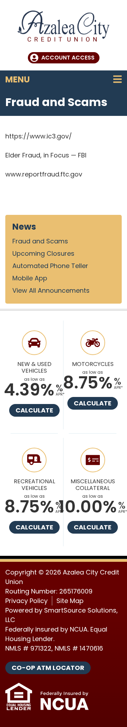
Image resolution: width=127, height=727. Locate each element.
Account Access (68, 58)
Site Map (70, 600)
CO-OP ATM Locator (48, 667)
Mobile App (29, 278)
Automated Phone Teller (50, 265)
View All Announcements (51, 290)
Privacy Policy (26, 600)
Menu (63, 79)
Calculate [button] (34, 410)
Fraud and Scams (40, 241)
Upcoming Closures (43, 253)
